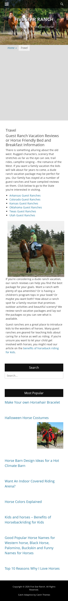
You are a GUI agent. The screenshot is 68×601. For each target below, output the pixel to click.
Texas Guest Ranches (22, 211)
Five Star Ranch (34, 19)
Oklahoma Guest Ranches (25, 207)
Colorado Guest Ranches (24, 199)
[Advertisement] (34, 87)
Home (12, 48)
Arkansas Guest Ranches (25, 195)
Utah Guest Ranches (22, 215)
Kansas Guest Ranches (23, 203)
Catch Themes (43, 594)
